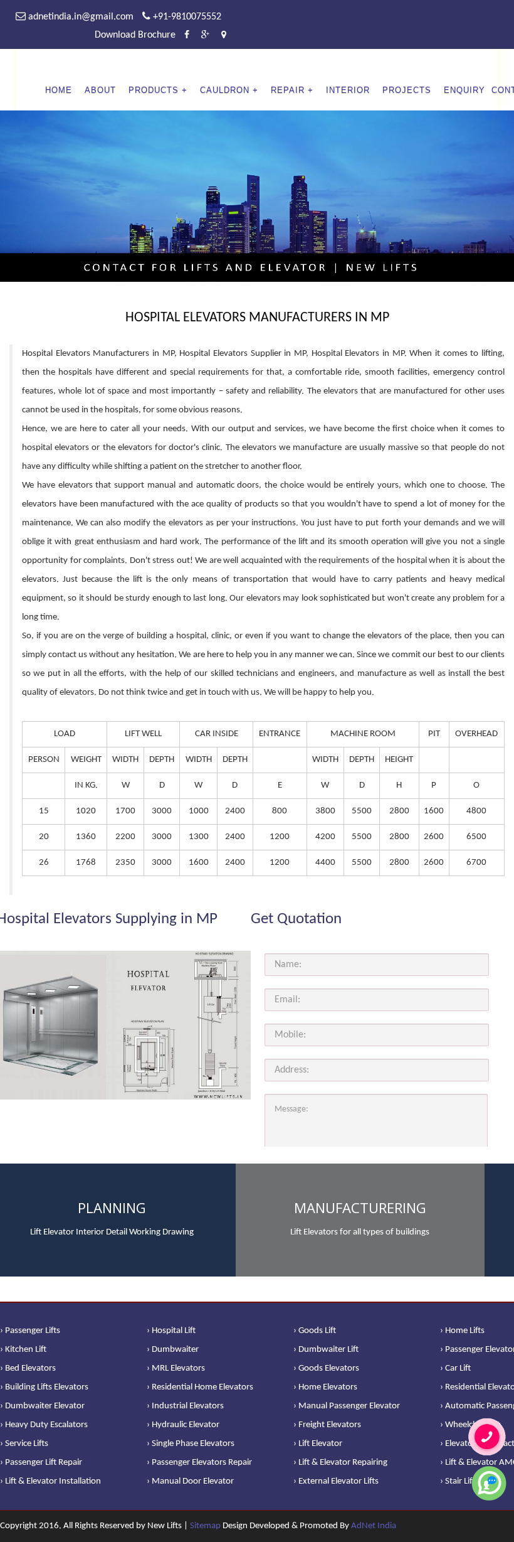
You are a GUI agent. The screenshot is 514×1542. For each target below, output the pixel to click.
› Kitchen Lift (23, 1349)
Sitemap (205, 1526)
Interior (348, 90)
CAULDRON (224, 90)
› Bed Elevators (28, 1368)
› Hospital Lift (171, 1331)
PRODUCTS (153, 90)
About (100, 90)
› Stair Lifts (459, 1481)
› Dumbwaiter (173, 1349)
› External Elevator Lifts (336, 1481)
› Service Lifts (24, 1443)
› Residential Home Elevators (200, 1387)
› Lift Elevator (317, 1443)
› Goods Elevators (326, 1368)
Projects (406, 90)
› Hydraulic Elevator (183, 1425)
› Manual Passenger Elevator (346, 1406)
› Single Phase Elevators (190, 1443)
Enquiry (464, 90)
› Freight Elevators (327, 1425)
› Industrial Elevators (185, 1406)
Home (58, 90)
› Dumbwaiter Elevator (42, 1406)
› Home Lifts (462, 1331)
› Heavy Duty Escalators (44, 1425)
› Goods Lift (314, 1331)
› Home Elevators (325, 1387)
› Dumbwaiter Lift (326, 1349)
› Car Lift (455, 1368)
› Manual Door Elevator (190, 1481)
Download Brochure (135, 35)
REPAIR (288, 90)
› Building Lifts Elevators (44, 1387)
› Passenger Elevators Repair (199, 1462)
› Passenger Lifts (30, 1331)
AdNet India (373, 1526)
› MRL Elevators (176, 1368)
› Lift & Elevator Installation (50, 1481)
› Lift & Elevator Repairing (340, 1462)
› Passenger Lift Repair (41, 1462)
